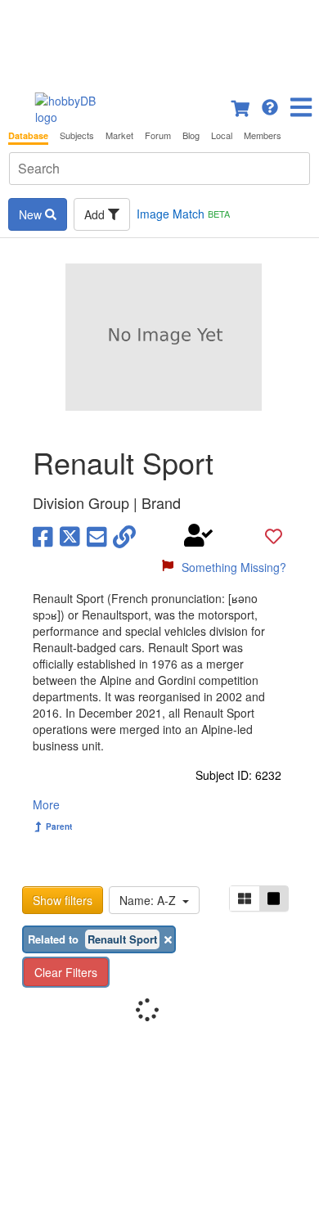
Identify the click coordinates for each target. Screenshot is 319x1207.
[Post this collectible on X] (70, 535)
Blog (191, 135)
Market (119, 135)
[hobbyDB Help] (270, 105)
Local (221, 135)
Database (28, 135)
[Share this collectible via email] (97, 535)
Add (96, 214)
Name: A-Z (150, 900)
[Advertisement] (159, 41)
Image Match (183, 213)
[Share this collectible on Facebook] (43, 535)
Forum (158, 135)
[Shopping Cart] (241, 105)
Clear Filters (65, 972)
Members (262, 135)
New (32, 214)
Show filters (62, 900)
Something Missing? (234, 567)
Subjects (77, 135)
